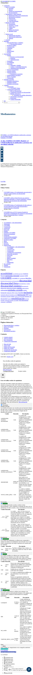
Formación (9, 61)
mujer (12, 296)
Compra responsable (15, 99)
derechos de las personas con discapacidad (10, 281)
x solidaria (9, 302)
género (16, 292)
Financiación (12, 18)
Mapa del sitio (7, 344)
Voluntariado (10, 86)
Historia (11, 10)
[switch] (1, 503)
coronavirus (7, 228)
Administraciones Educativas (17, 68)
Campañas (9, 48)
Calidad (11, 28)
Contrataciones (12, 20)
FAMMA (25, 290)
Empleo (9, 55)
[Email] (16, 158)
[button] (8, 652)
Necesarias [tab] (3, 403)
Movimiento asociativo (9, 331)
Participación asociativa (15, 35)
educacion (3, 288)
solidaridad (7, 300)
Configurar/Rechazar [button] (8, 371)
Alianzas (11, 38)
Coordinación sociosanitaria (14, 252)
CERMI (26, 275)
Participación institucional (15, 37)
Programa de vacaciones (16, 74)
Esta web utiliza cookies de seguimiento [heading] (12, 361)
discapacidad (25, 280)
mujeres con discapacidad (19, 296)
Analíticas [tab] (3, 552)
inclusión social (13, 294)
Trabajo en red (9, 34)
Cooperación (10, 78)
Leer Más (3, 181)
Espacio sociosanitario (9, 234)
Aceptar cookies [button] (22, 371)
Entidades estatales (11, 82)
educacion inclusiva (12, 288)
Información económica (15, 17)
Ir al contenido (4, 650)
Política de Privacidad (9, 347)
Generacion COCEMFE (10, 238)
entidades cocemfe (15, 290)
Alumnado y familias (15, 65)
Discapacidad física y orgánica (11, 325)
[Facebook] (16, 148)
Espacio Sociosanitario (13, 69)
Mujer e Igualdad (11, 76)
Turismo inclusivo (11, 72)
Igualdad (20, 293)
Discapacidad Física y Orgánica (15, 42)
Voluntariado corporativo (16, 96)
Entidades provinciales (12, 84)
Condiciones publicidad (10, 351)
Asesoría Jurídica (11, 71)
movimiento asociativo (6, 296)
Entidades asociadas (9, 79)
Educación (9, 64)
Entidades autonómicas (13, 81)
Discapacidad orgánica (16, 44)
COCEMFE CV (16, 278)
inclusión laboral (5, 294)
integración (21, 295)
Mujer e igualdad (11, 258)
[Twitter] (16, 150)
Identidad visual (13, 31)
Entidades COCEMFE (6, 137)
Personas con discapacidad (17, 57)
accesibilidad (6, 273)
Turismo (6, 265)
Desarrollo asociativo (12, 254)
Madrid (30, 294)
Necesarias (5, 405)
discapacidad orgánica (11, 286)
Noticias (9, 49)
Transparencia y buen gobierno (13, 14)
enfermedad (4, 290)
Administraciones (14, 59)
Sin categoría (7, 264)
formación (3, 293)
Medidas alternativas (15, 94)
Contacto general (8, 337)
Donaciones (13, 98)
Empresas (12, 58)
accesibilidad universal (18, 273)
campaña (22, 275)
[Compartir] (16, 160)
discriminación (25, 286)
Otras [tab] (2, 644)
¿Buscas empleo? (8, 338)
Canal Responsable (13, 21)
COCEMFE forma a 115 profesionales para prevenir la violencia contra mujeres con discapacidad (17, 193)
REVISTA (9, 259)
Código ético (12, 27)
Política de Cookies (9, 348)
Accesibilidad (10, 62)
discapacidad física (9, 283)
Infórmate (6, 41)
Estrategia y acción (13, 25)
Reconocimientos (13, 12)
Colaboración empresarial (13, 89)
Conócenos (7, 5)
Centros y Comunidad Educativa (18, 66)
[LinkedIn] (16, 153)
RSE (8, 261)
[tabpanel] (16, 454)
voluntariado (3, 302)
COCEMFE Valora (15, 88)
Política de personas (14, 30)
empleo (19, 288)
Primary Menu (4, 2)
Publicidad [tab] (3, 588)
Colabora (6, 85)
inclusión (28, 292)
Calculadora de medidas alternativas (22, 95)
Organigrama (12, 24)
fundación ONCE (11, 292)
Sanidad (9, 298)
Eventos (9, 52)
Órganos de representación (15, 11)
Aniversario (7, 224)
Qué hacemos (7, 54)
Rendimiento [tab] (4, 537)
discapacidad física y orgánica (24, 283)
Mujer (5, 241)
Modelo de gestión (10, 22)
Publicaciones (10, 51)
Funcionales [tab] (4, 502)
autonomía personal (12, 276)
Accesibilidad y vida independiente (13, 222)
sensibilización (18, 298)
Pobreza (6, 242)
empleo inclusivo (25, 288)
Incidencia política (11, 45)
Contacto (7, 39)
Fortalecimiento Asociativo (14, 75)
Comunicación (10, 47)
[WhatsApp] (16, 155)
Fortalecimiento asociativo (10, 237)
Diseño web (10, 356)
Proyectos (6, 244)
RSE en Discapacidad (15, 91)
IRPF (27, 295)
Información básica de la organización (18, 15)
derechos (28, 278)
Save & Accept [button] (4, 649)
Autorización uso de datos (10, 350)
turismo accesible (14, 300)
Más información (7, 369)
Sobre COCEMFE (10, 7)
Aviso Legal (7, 345)
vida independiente (23, 300)
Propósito (11, 8)
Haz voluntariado (8, 340)
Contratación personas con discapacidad (20, 92)
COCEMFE (7, 225)
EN (5, 101)
